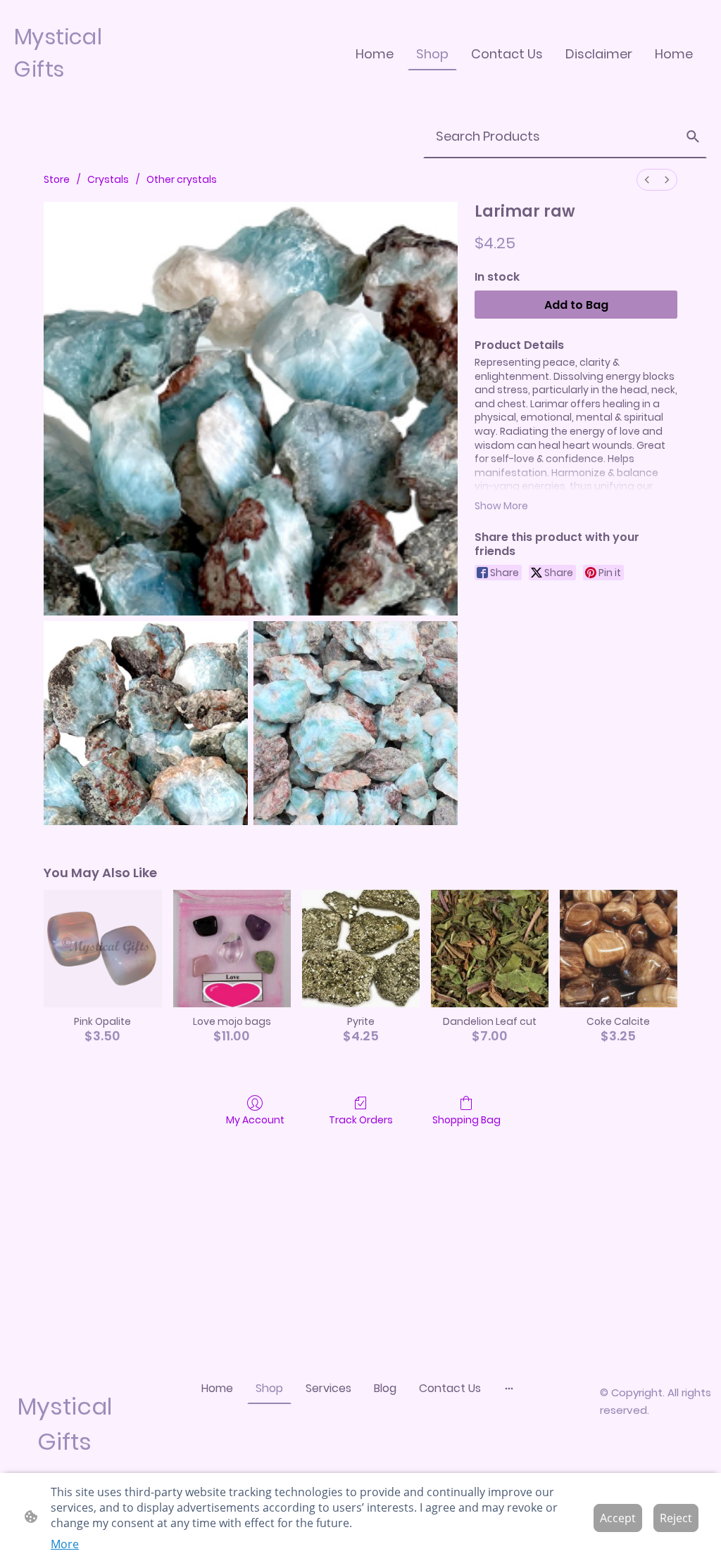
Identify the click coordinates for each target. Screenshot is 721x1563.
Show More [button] (501, 506)
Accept (618, 1518)
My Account (255, 1119)
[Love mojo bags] (232, 948)
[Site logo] (69, 96)
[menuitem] (647, 180)
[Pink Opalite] (102, 948)
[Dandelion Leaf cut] (489, 948)
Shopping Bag (466, 1119)
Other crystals (181, 179)
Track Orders (361, 1119)
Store (57, 179)
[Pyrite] (361, 948)
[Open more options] (509, 1387)
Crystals (108, 179)
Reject (676, 1518)
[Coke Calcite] (618, 948)
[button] (692, 136)
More (65, 1544)
